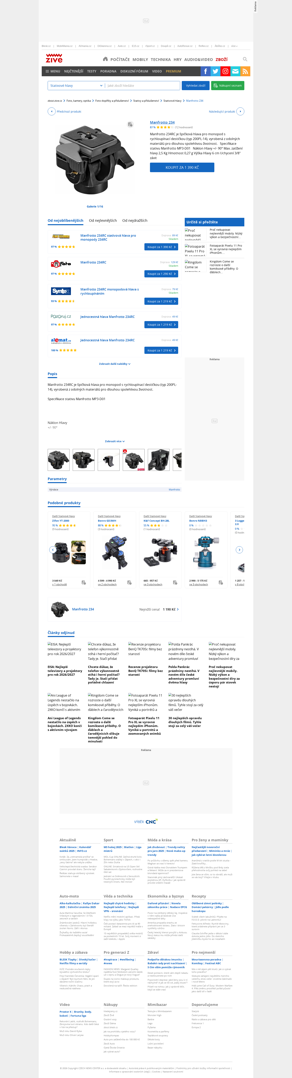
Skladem (173, 238)
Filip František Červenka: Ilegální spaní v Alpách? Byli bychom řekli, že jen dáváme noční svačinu (79, 978)
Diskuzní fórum (134, 71)
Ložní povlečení (156, 1043)
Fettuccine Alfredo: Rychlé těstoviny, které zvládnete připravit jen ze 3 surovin (210, 926)
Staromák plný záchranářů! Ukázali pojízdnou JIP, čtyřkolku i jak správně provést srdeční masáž (166, 880)
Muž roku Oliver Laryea (71, 1035)
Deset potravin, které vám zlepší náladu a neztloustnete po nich (168, 974)
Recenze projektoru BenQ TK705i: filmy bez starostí (145, 671)
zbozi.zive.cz (55, 100)
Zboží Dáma (110, 1023)
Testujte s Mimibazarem (160, 1011)
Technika (161, 59)
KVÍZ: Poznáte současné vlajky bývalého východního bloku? (75, 970)
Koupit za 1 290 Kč (160, 274)
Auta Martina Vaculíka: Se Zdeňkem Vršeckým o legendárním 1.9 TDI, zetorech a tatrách (78, 915)
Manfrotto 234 (162, 122)
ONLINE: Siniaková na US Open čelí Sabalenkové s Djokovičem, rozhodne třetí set (123, 869)
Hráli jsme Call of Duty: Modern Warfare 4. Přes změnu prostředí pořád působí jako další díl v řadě (212, 988)
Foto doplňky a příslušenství (112, 100)
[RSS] (245, 71)
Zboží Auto (109, 1043)
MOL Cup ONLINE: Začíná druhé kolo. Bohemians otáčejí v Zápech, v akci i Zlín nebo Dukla (123, 859)
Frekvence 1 (198, 1023)
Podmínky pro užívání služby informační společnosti (203, 1068)
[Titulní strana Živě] (105, 59)
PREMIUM (173, 71)
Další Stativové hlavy (63, 516)
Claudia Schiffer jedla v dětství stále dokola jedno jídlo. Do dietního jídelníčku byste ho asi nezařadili (210, 936)
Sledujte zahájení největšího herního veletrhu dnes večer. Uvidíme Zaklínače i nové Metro (212, 978)
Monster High (154, 1015)
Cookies (156, 1071)
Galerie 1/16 (95, 206)
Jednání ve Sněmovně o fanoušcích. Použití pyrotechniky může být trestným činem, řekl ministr (122, 879)
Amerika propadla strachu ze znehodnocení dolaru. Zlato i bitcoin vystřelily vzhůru (166, 925)
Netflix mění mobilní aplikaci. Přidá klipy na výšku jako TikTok (122, 918)
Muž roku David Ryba (71, 1031)
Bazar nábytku (155, 1047)
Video (157, 71)
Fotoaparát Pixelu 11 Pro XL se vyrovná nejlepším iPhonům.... (226, 249)
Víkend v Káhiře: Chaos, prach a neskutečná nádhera (76, 987)
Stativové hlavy (172, 100)
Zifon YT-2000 (60, 520)
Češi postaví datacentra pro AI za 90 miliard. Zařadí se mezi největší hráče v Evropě (123, 926)
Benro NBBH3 (198, 520)
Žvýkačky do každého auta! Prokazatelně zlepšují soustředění (77, 934)
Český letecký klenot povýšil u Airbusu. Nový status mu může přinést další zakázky (168, 935)
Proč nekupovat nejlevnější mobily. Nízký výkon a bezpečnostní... (226, 233)
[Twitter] (215, 71)
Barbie (151, 1019)
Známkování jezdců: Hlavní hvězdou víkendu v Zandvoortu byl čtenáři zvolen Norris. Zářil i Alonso (78, 925)
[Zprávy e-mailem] (235, 71)
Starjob (195, 1011)
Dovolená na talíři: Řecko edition (120, 985)
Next (239, 550)
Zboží (222, 59)
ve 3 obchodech (153, 584)
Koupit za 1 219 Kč (160, 301)
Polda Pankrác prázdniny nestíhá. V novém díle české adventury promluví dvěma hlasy (183, 674)
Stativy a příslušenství (146, 100)
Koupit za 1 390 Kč (182, 167)
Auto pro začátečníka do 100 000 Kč (122, 1039)
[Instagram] (225, 71)
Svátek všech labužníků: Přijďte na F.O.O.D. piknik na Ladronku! (209, 918)
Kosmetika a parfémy (158, 1031)
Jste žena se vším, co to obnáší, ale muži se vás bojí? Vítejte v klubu (212, 876)
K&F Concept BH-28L (156, 520)
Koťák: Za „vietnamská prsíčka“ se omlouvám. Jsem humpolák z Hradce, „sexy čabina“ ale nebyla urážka (79, 859)
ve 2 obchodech (107, 584)
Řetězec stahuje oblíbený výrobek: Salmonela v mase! (77, 874)
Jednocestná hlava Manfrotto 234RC (107, 317)
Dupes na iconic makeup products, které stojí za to (121, 980)
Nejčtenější (73, 71)
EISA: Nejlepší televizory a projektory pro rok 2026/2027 (65, 671)
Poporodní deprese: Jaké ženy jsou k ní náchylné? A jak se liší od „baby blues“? (168, 981)
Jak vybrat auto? (112, 1051)
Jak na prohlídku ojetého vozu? (120, 1031)
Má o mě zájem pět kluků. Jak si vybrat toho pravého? (211, 970)
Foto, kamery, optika (79, 100)
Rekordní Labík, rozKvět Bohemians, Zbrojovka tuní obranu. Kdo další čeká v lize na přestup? (79, 1024)
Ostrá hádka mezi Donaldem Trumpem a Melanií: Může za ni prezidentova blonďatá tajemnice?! (167, 870)
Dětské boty (154, 1039)
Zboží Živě (109, 1015)
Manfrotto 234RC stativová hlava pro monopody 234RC (108, 237)
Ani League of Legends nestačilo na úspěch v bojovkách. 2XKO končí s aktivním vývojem (65, 724)
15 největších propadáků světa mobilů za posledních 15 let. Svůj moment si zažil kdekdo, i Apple (123, 936)
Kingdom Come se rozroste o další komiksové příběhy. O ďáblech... (224, 267)
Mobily (140, 59)
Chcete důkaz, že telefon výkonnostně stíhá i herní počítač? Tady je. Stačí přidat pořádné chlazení (104, 674)
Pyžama (152, 1027)
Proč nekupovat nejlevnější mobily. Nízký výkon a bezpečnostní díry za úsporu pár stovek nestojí (224, 676)
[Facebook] (206, 71)
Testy (91, 71)
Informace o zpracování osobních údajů (129, 1071)
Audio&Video (198, 59)
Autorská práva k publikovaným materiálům (151, 1068)
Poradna (108, 71)
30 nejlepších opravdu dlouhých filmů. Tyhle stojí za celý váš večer (185, 722)
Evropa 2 (196, 1027)
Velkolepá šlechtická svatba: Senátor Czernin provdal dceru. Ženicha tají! (78, 868)
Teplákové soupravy (158, 1035)
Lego (150, 1023)
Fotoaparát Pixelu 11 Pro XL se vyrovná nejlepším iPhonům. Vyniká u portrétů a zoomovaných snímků (144, 725)
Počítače (120, 59)
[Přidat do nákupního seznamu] (130, 124)
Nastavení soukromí (173, 1071)
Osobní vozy (110, 1019)
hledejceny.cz (110, 1011)
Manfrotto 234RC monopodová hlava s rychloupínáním (109, 291)
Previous (52, 550)
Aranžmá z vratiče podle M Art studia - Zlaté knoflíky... (211, 862)
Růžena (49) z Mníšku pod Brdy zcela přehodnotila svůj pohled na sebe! (210, 869)
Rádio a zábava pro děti (204, 1019)
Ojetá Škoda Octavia (114, 1047)
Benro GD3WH (107, 520)
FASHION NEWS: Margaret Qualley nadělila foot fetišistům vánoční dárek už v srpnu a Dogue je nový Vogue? (123, 972)
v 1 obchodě (59, 584)
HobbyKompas (111, 1035)
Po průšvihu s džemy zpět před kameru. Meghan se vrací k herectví (168, 862)
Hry (178, 59)
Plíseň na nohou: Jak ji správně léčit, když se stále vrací (166, 988)
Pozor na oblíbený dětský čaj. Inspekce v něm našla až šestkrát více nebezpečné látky (167, 915)
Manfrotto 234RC (93, 262)
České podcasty (200, 1015)
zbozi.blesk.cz (111, 1027)
